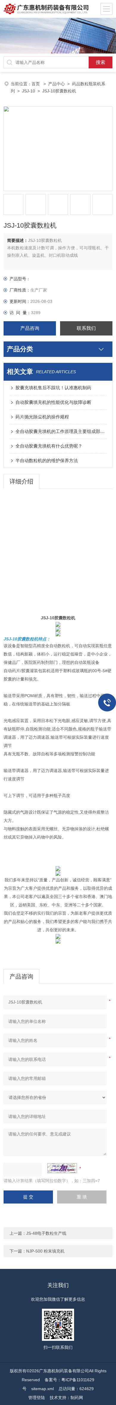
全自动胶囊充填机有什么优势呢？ (48, 445)
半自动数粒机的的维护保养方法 (46, 460)
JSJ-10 (28, 91)
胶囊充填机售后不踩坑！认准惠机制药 (53, 387)
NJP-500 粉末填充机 (45, 1251)
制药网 (76, 1397)
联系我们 (86, 328)
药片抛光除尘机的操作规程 (42, 416)
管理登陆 (36, 1397)
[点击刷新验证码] (62, 1168)
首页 (36, 83)
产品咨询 (29, 328)
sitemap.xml (42, 1388)
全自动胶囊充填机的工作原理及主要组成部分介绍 (61, 431)
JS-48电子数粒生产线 (46, 1233)
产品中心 (56, 83)
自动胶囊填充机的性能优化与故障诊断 (53, 402)
